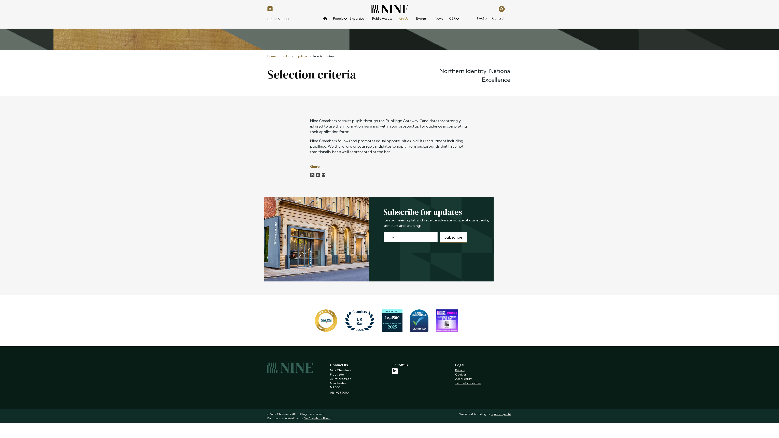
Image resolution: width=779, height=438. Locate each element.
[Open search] (501, 8)
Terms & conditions (468, 383)
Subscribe (453, 237)
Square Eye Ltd (501, 414)
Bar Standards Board (317, 418)
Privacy (460, 370)
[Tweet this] (318, 175)
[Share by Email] (323, 175)
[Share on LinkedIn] (312, 175)
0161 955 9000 (278, 19)
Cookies (460, 374)
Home (271, 56)
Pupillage (301, 56)
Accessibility (463, 379)
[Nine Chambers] (389, 9)
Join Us (285, 56)
